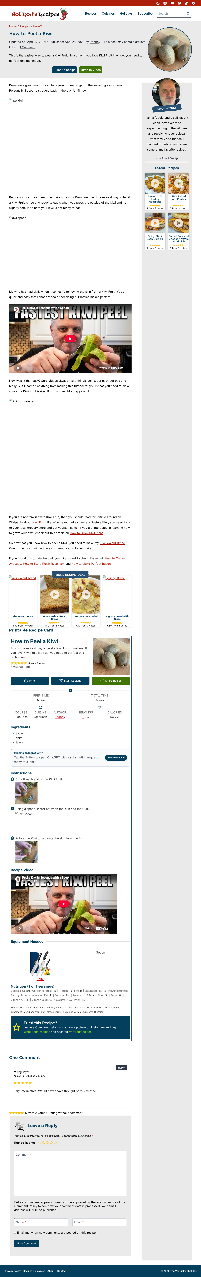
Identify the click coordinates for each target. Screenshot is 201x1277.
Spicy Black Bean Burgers (155, 237)
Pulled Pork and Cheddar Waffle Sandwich (179, 239)
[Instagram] (165, 3)
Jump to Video (90, 70)
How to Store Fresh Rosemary (44, 563)
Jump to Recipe (65, 70)
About (50, 1270)
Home (12, 26)
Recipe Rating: (24, 1142)
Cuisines (108, 13)
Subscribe (145, 13)
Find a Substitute (116, 757)
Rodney (95, 42)
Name (21, 1222)
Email (79, 1222)
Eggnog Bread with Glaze (117, 617)
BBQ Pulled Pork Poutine (179, 197)
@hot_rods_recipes (37, 1032)
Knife (40, 979)
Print (32, 680)
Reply (121, 1067)
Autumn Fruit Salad (86, 616)
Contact (61, 1270)
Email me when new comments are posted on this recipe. (56, 1232)
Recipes (91, 13)
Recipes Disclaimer (34, 1270)
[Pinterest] (179, 3)
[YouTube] (172, 3)
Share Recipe (113, 680)
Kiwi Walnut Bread (112, 543)
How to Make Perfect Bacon (91, 563)
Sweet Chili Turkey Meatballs (155, 199)
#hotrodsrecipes (80, 1032)
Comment (24, 1154)
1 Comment (27, 47)
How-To (38, 26)
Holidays (126, 13)
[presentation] (23, 594)
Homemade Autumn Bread (54, 617)
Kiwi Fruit (38, 522)
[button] (12, 663)
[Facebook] (158, 3)
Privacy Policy (13, 1270)
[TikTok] (186, 3)
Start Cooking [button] (72, 680)
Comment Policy (25, 1206)
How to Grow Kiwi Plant (86, 533)
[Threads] (193, 3)
